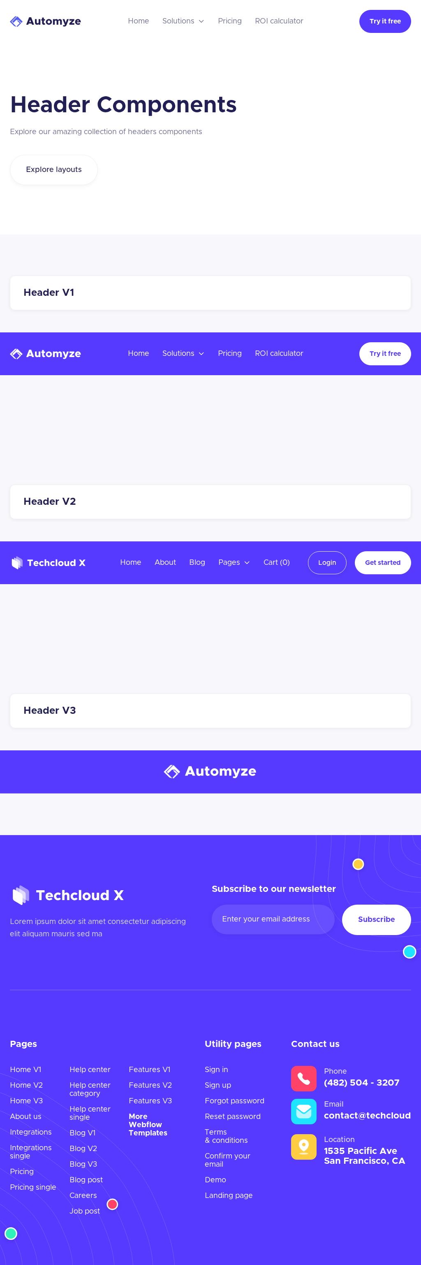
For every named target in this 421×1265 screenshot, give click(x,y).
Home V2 (26, 1085)
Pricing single (33, 1187)
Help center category (90, 1090)
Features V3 (150, 1101)
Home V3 (26, 1101)
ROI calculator (279, 21)
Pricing (230, 21)
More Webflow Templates (148, 1125)
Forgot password (234, 1101)
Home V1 (25, 1070)
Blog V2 (83, 1149)
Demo (215, 1180)
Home (138, 21)
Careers (83, 1196)
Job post (84, 1211)
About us (26, 1117)
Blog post (86, 1180)
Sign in (216, 1070)
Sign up (218, 1085)
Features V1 (149, 1070)
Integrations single (31, 1152)
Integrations (31, 1132)
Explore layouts (54, 170)
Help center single (90, 1113)
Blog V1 (82, 1133)
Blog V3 (83, 1164)
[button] (183, 21)
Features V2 (150, 1085)
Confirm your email (227, 1160)
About (165, 562)
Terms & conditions (226, 1136)
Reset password (233, 1117)
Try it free (385, 21)
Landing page (229, 1196)
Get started (383, 562)
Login (327, 562)
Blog (197, 562)
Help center (90, 1070)
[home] (46, 21)
